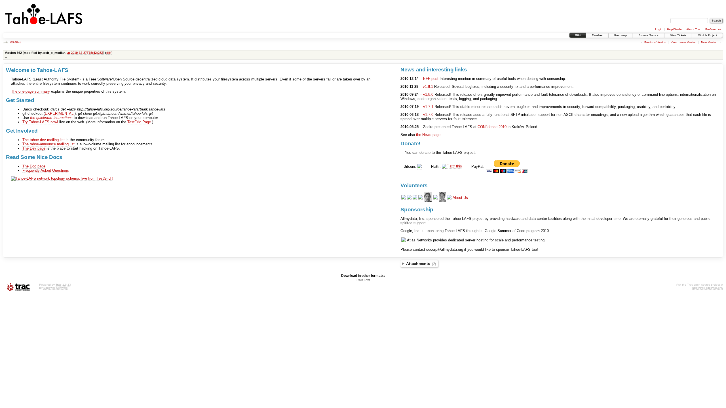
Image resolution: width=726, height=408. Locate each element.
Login (658, 29)
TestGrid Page (139, 122)
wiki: (6, 42)
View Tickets (678, 35)
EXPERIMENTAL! (60, 113)
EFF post (430, 78)
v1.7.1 (428, 107)
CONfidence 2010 (492, 127)
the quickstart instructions (51, 118)
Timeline (597, 35)
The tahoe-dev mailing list (43, 140)
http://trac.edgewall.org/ (707, 287)
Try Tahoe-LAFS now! (40, 122)
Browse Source (649, 35)
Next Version (709, 42)
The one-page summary (30, 91)
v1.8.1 (428, 86)
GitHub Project (707, 35)
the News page (428, 135)
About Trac (693, 29)
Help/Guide (674, 29)
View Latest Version (684, 42)
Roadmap (620, 35)
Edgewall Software (55, 287)
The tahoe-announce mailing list (48, 144)
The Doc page (33, 166)
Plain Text (363, 280)
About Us (460, 198)
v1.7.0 (428, 114)
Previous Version (655, 42)
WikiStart (15, 42)
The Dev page (33, 148)
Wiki (577, 35)
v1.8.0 (428, 94)
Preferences (713, 29)
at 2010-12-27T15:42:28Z (85, 52)
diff (108, 52)
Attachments (421, 264)
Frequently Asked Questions (45, 170)
